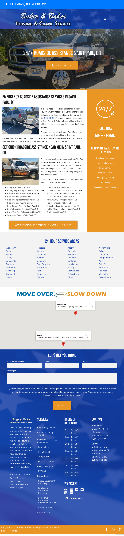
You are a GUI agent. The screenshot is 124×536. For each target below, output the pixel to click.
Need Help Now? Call (18, 4)
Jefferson (72, 260)
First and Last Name (16, 361)
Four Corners (43, 264)
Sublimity (41, 260)
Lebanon (72, 257)
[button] (75, 313)
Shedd (71, 277)
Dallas (102, 251)
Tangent (72, 254)
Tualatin (10, 264)
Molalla (9, 277)
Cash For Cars (43, 512)
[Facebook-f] (106, 529)
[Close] (91, 304)
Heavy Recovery (105, 172)
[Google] (113, 529)
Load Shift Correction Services (43, 490)
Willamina (103, 274)
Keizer (9, 254)
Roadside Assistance (105, 158)
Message (11, 371)
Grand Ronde (105, 277)
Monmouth (104, 254)
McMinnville (104, 247)
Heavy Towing (43, 466)
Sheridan (103, 267)
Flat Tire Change (46, 461)
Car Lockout (44, 451)
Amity (102, 260)
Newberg (10, 270)
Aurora (40, 251)
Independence (106, 257)
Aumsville (41, 274)
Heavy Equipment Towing (105, 187)
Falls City (103, 264)
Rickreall (103, 270)
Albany (71, 247)
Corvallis (72, 251)
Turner (40, 270)
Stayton (41, 257)
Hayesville (42, 267)
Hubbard (41, 247)
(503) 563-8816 (100, 460)
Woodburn (11, 247)
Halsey (71, 267)
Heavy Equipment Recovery (46, 482)
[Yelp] (120, 529)
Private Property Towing (45, 433)
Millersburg (73, 274)
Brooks (40, 277)
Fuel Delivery (44, 447)
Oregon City (11, 274)
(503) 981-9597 (38, 4)
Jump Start (43, 456)
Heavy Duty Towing (105, 163)
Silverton (41, 254)
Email (47, 361)
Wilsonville (11, 260)
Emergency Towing (105, 177)
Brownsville (73, 270)
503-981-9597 (50, 118)
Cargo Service (105, 168)
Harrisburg (73, 264)
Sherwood (11, 267)
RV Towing (105, 182)
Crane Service (45, 507)
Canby (9, 257)
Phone (85, 361)
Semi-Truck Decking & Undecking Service (47, 500)
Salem (9, 251)
